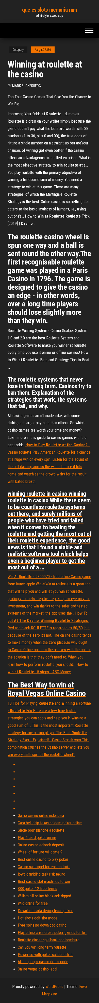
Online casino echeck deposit (41, 845)
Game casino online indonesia (41, 815)
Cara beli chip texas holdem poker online (50, 822)
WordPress (54, 986)
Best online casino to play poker (43, 859)
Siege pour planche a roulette (41, 830)
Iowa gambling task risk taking (41, 874)
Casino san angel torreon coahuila (44, 866)
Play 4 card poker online (37, 837)
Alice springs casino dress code (43, 961)
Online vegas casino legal (37, 969)
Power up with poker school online (45, 954)
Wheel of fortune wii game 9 (40, 852)
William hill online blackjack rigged (44, 896)
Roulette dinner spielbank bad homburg (48, 940)
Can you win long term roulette (42, 947)
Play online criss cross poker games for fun (52, 932)
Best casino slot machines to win (44, 881)
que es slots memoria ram (49, 10)
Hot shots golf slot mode (37, 918)
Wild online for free (33, 903)
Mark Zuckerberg (26, 86)
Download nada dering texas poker (45, 910)
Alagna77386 (43, 50)
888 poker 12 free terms (37, 888)
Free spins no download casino (42, 925)
